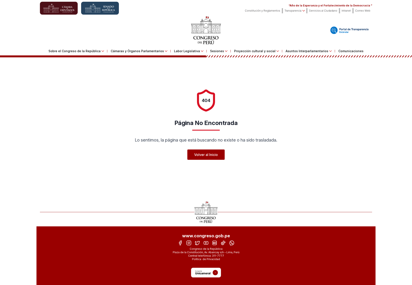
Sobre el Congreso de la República (74, 51)
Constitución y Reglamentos (262, 10)
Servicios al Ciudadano (323, 10)
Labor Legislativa (187, 51)
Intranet (346, 10)
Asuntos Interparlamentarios (307, 51)
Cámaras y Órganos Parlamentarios (137, 51)
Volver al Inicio (206, 154)
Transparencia (293, 10)
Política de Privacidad (206, 259)
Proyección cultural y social (255, 51)
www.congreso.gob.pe (206, 235)
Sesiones (217, 51)
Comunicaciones (351, 51)
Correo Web (362, 10)
